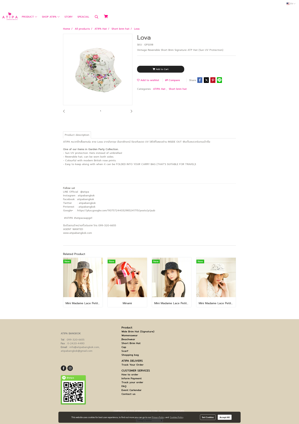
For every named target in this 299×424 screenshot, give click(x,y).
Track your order (132, 382)
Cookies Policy (176, 417)
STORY (68, 17)
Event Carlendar (131, 390)
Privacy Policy (158, 417)
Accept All (225, 417)
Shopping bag (130, 355)
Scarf (124, 351)
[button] (96, 17)
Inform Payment (131, 378)
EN (292, 4)
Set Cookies (208, 417)
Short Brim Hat (131, 343)
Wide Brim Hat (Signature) (137, 331)
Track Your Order (132, 365)
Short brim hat (178, 89)
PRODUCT (28, 17)
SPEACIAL (83, 17)
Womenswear (129, 335)
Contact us (128, 394)
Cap (123, 347)
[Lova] (97, 69)
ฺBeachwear (128, 339)
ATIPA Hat (159, 89)
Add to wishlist (149, 80)
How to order (129, 374)
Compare (174, 80)
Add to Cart (161, 69)
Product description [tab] (77, 135)
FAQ (123, 386)
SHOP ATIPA (49, 17)
